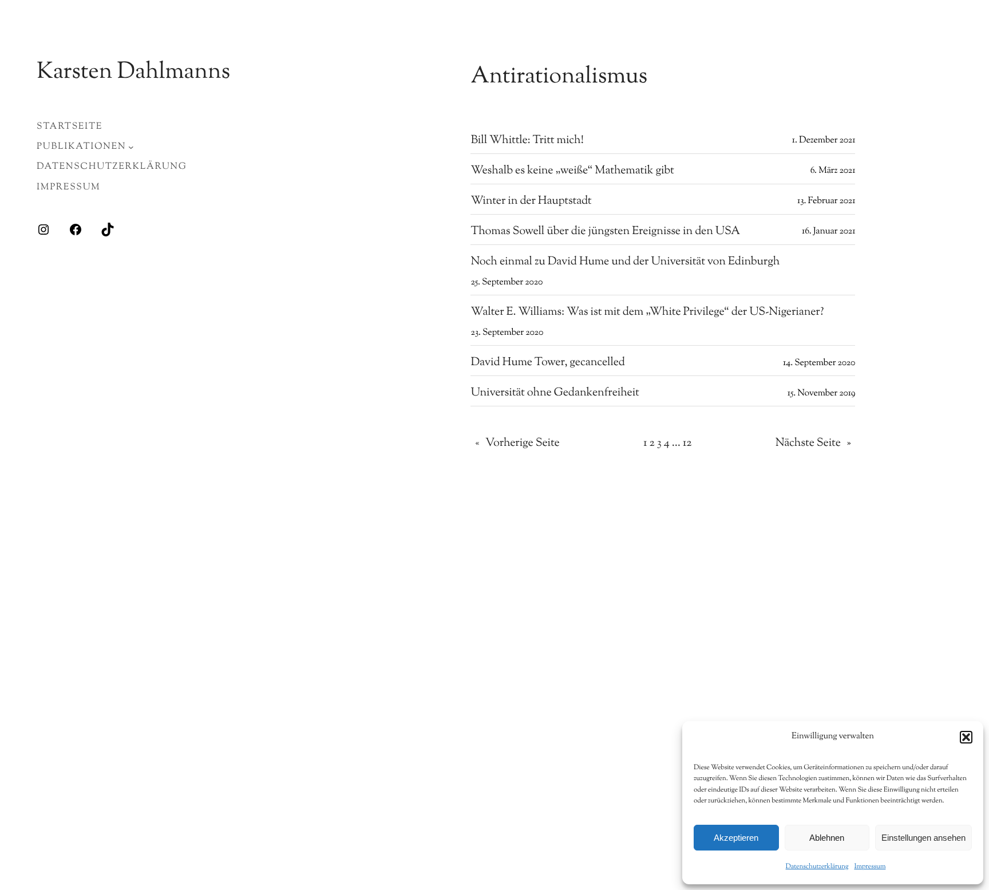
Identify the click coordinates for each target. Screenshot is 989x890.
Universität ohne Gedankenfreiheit (554, 393)
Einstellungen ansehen (923, 837)
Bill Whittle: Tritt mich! (527, 141)
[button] (966, 737)
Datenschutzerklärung (817, 866)
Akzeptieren (736, 837)
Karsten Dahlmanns (133, 73)
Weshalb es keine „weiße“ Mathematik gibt (572, 171)
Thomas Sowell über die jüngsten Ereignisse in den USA (605, 232)
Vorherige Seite (517, 443)
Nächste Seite (813, 443)
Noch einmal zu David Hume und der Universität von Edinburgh (625, 262)
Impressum (869, 866)
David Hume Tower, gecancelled (547, 363)
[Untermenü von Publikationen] (131, 147)
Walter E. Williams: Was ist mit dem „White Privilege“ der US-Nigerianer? (647, 312)
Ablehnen (826, 837)
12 (687, 443)
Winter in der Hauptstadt (530, 201)
